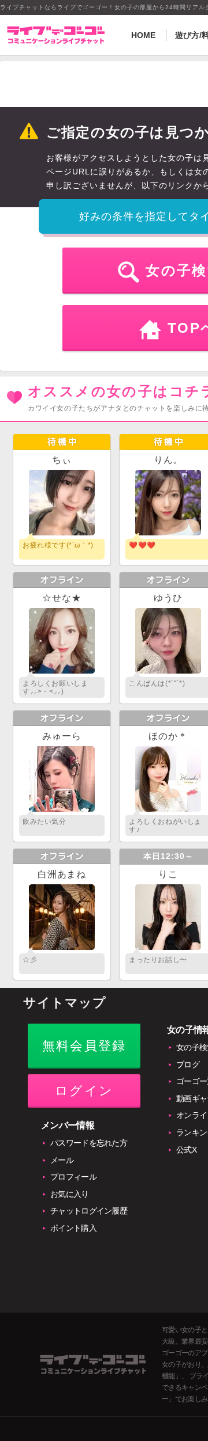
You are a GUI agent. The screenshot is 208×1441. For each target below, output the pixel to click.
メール (61, 1160)
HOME (143, 35)
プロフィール (73, 1176)
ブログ (187, 1064)
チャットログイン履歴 (88, 1210)
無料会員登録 (84, 1046)
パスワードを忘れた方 (88, 1142)
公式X (186, 1149)
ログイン (84, 1090)
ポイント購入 (73, 1228)
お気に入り (69, 1194)
